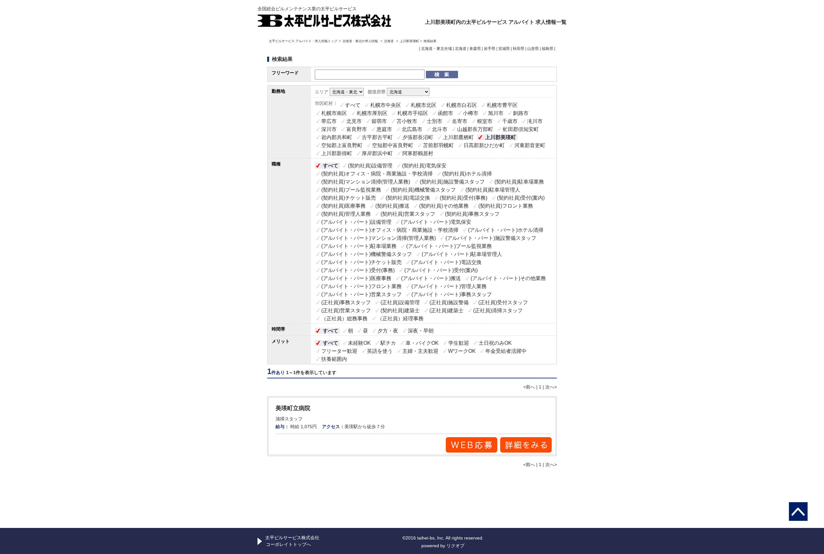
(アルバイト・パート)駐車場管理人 (462, 254)
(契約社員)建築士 (400, 310)
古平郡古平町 (377, 137)
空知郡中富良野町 (392, 145)
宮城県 (504, 48)
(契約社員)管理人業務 (346, 214)
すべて (352, 105)
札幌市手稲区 (412, 113)
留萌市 (379, 121)
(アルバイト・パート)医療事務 (356, 278)
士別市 (434, 121)
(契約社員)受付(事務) (463, 198)
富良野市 (356, 129)
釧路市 (521, 113)
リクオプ (455, 545)
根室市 (484, 121)
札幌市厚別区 (372, 113)
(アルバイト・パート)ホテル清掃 (505, 230)
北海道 (389, 41)
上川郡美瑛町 (500, 137)
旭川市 (495, 113)
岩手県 (489, 48)
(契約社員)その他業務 (444, 206)
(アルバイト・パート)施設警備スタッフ (490, 238)
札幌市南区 (334, 113)
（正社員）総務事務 (344, 318)
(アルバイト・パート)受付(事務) (358, 270)
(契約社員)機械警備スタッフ (423, 189)
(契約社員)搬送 (392, 206)
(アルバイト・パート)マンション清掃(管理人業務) (378, 238)
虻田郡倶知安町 (521, 129)
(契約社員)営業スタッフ (407, 214)
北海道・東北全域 (436, 48)
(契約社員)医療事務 (343, 206)
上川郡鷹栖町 (458, 137)
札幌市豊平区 (502, 105)
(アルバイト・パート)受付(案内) (441, 270)
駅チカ (388, 343)
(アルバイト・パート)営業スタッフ (361, 294)
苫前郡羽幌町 (438, 145)
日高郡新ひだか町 (484, 145)
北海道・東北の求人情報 (360, 41)
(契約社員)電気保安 (424, 165)
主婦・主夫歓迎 (420, 351)
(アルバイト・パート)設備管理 (356, 222)
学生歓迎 (458, 343)
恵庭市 (384, 129)
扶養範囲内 (334, 359)
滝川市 (535, 121)
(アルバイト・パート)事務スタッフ (451, 294)
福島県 (547, 48)
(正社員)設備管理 (400, 302)
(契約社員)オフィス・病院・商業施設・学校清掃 (377, 173)
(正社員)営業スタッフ (346, 310)
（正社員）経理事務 (400, 318)
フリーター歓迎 (339, 351)
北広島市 (412, 129)
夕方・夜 (388, 330)
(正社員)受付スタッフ (503, 302)
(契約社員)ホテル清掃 (467, 173)
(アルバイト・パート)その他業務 (508, 278)
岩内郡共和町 (336, 137)
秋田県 (518, 48)
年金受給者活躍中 (506, 351)
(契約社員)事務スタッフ (472, 214)
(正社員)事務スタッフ (346, 302)
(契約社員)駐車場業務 (519, 181)
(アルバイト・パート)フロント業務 (361, 286)
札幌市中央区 (385, 105)
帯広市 (329, 121)
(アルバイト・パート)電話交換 (446, 262)
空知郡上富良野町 (341, 145)
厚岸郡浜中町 (377, 153)
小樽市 (470, 113)
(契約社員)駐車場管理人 (492, 189)
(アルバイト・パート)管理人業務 (449, 286)
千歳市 (510, 121)
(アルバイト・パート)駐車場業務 (359, 246)
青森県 (475, 48)
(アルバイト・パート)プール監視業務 (449, 246)
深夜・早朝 (421, 330)
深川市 (329, 129)
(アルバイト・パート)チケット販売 (361, 262)
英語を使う (380, 351)
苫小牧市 (407, 121)
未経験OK (359, 343)
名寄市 (459, 121)
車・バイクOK (422, 343)
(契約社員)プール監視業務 (351, 189)
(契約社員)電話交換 (408, 198)
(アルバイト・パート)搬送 (431, 278)
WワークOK (462, 351)
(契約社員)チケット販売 (348, 198)
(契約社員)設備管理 (370, 165)
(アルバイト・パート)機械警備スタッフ (366, 254)
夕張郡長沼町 (417, 137)
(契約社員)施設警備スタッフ (452, 181)
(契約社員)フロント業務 (505, 206)
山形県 (533, 48)
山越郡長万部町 (475, 129)
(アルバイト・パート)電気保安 (436, 222)
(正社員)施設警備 (449, 302)
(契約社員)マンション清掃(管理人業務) (365, 181)
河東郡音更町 (529, 145)
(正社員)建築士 (446, 310)
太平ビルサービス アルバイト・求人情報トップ (303, 41)
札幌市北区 (423, 105)
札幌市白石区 (461, 105)
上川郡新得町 (336, 153)
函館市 (445, 113)
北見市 (354, 121)
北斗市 (439, 129)
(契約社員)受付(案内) (521, 198)
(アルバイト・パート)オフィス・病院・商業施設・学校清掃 (389, 230)
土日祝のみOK (495, 343)
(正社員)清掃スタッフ (498, 310)
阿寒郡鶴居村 (417, 153)
